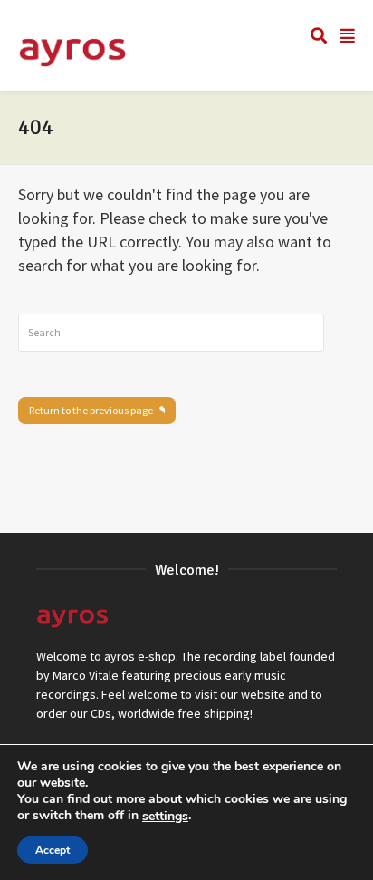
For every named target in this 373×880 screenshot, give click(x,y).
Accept (52, 850)
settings (165, 816)
